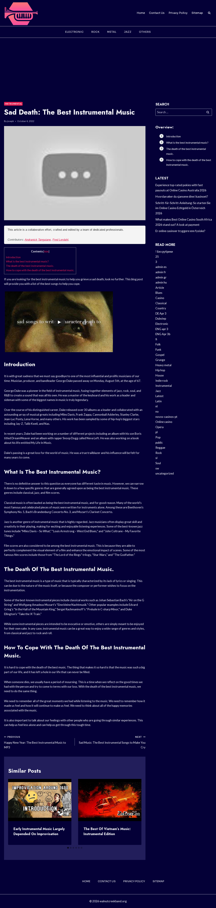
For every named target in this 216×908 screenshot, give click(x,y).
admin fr (160, 272)
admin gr (161, 277)
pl (156, 432)
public (159, 442)
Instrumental (13, 103)
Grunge (160, 360)
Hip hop (160, 370)
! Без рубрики (164, 251)
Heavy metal (163, 365)
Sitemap (197, 13)
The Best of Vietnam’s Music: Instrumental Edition (107, 831)
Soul (158, 463)
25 (157, 256)
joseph (10, 121)
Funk (158, 349)
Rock (95, 31)
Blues (158, 292)
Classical (161, 303)
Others (145, 31)
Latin (158, 401)
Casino (159, 298)
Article (159, 287)
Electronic (74, 31)
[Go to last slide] (13, 812)
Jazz (127, 31)
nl (156, 406)
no (157, 411)
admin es (161, 267)
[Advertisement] (108, 63)
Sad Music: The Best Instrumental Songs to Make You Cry (112, 742)
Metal (111, 31)
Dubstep (160, 318)
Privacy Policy (178, 13)
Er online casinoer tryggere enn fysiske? (180, 231)
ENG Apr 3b (162, 334)
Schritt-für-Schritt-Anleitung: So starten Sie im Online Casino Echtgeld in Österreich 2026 (182, 208)
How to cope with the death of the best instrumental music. (40, 270)
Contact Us (157, 13)
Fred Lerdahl (60, 239)
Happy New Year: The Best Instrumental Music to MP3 (35, 742)
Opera (159, 427)
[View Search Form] (209, 13)
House (159, 375)
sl (156, 458)
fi (156, 339)
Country (160, 308)
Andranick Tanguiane (38, 239)
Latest (159, 396)
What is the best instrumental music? (27, 261)
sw (157, 468)
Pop (157, 437)
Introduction (13, 257)
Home (141, 13)
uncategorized (164, 473)
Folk (158, 344)
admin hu (161, 282)
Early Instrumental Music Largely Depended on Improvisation (39, 831)
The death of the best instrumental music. (30, 265)
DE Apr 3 (160, 313)
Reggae (160, 447)
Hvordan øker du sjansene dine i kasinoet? (181, 196)
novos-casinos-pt (166, 416)
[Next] (136, 812)
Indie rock (161, 380)
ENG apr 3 (161, 329)
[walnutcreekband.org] (21, 13)
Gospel (159, 355)
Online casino (163, 422)
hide (46, 251)
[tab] (68, 848)
